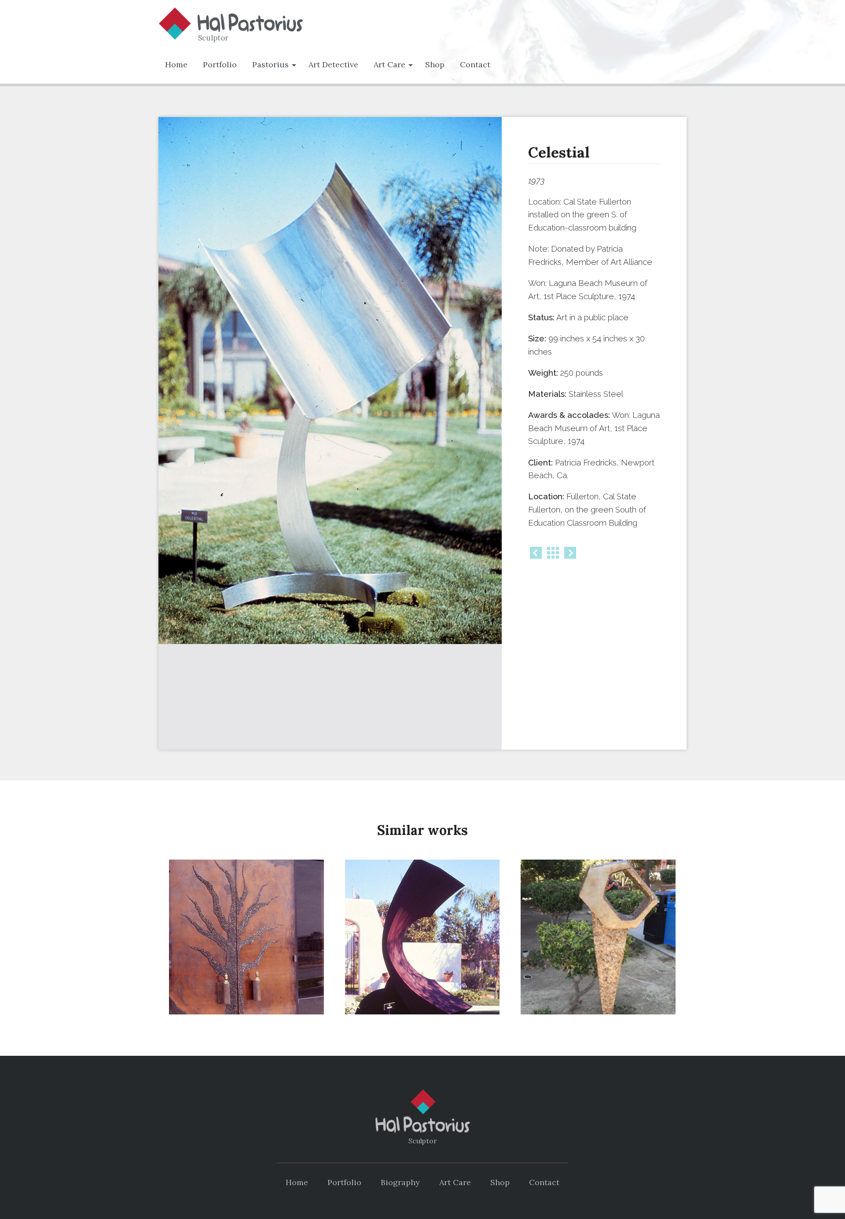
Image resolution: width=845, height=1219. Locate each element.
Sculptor (213, 38)
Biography (400, 1182)
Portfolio (220, 64)
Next (570, 553)
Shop (435, 64)
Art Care (389, 64)
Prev (536, 553)
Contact (475, 64)
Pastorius (270, 64)
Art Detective (333, 64)
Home (176, 64)
